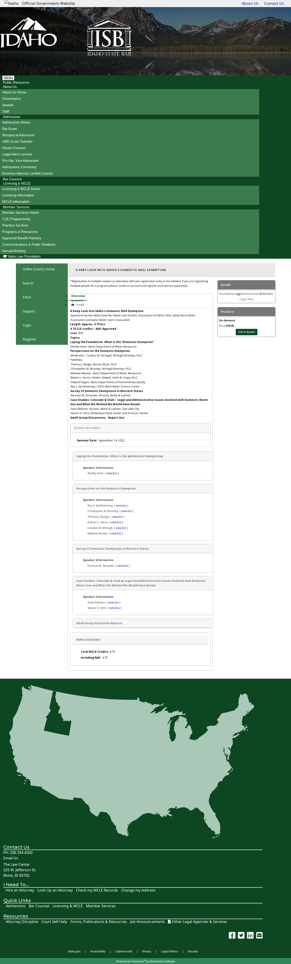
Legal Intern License (17, 154)
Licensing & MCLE (68, 906)
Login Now (246, 299)
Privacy (146, 951)
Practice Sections (15, 225)
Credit (79, 305)
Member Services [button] (16, 207)
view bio (111, 473)
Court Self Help (54, 921)
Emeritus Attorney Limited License (27, 173)
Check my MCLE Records (97, 890)
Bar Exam (9, 129)
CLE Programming (16, 219)
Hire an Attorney (20, 890)
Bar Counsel (39, 906)
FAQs (27, 297)
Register (29, 339)
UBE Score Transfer (17, 141)
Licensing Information (18, 195)
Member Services (101, 906)
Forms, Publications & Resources (98, 921)
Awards (8, 105)
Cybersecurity (123, 951)
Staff (5, 111)
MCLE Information (15, 202)
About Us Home (14, 92)
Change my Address (138, 890)
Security (193, 951)
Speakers (77, 300)
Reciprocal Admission (18, 135)
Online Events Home (39, 269)
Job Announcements (147, 921)
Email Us (10, 858)
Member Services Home (20, 212)
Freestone (137, 961)
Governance (11, 99)
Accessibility (97, 951)
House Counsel (13, 148)
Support (29, 311)
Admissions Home (16, 122)
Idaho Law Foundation (24, 256)
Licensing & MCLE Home (21, 189)
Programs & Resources (20, 232)
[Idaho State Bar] (28, 37)
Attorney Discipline (22, 921)
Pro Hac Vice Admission (20, 160)
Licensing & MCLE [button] (17, 183)
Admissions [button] (11, 117)
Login (27, 325)
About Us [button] (10, 87)
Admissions (15, 906)
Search (28, 283)
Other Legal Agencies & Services (199, 921)
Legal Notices (169, 951)
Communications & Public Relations (28, 244)
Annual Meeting (13, 251)
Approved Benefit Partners (21, 238)
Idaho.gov (74, 951)
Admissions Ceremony (19, 167)
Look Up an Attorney (55, 890)
